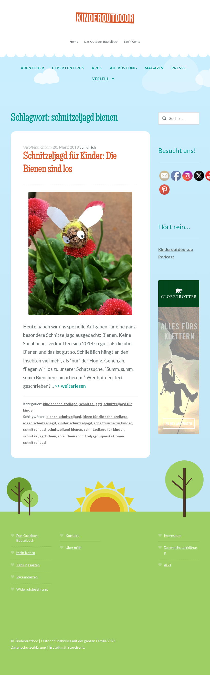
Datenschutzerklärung (28, 647)
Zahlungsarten (28, 565)
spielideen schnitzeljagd (78, 436)
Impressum (172, 535)
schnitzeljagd (90, 404)
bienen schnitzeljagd (63, 416)
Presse (179, 68)
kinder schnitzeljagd (60, 404)
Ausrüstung (123, 68)
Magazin (154, 68)
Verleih (100, 78)
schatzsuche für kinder (113, 423)
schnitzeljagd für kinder (104, 429)
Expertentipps (68, 68)
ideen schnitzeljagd (39, 423)
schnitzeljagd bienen (64, 429)
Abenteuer (32, 68)
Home (74, 41)
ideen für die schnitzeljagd (105, 416)
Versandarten (27, 577)
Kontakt (72, 535)
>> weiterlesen (70, 386)
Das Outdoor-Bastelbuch (101, 41)
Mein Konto (132, 41)
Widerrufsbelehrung (32, 589)
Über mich (73, 547)
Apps (97, 68)
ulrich (91, 147)
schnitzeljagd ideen (39, 436)
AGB (167, 565)
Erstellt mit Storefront (66, 647)
